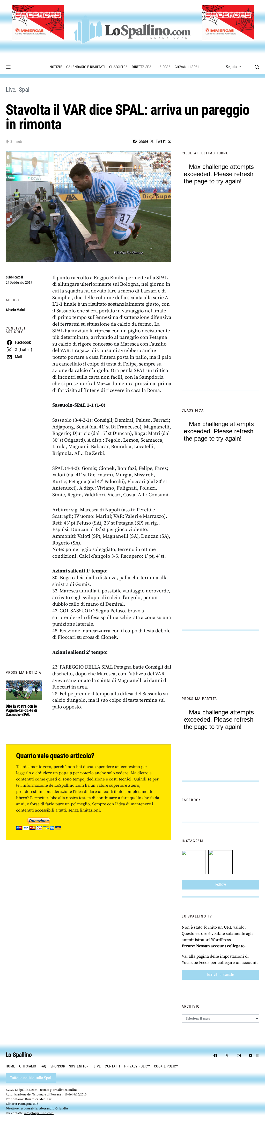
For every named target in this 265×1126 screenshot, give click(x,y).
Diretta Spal (142, 67)
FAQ (43, 1066)
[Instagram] (239, 1055)
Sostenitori (79, 1066)
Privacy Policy (137, 1066)
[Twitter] (227, 1055)
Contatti (112, 1066)
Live (10, 89)
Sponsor (57, 1066)
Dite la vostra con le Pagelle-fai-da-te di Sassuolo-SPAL (21, 710)
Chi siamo (27, 1066)
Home (10, 1066)
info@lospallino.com (39, 1113)
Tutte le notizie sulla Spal (30, 1077)
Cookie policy (166, 1066)
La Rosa (164, 67)
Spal (24, 89)
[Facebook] (215, 1055)
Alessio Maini (15, 310)
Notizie (56, 67)
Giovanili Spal (187, 67)
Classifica (118, 67)
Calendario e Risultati (85, 67)
